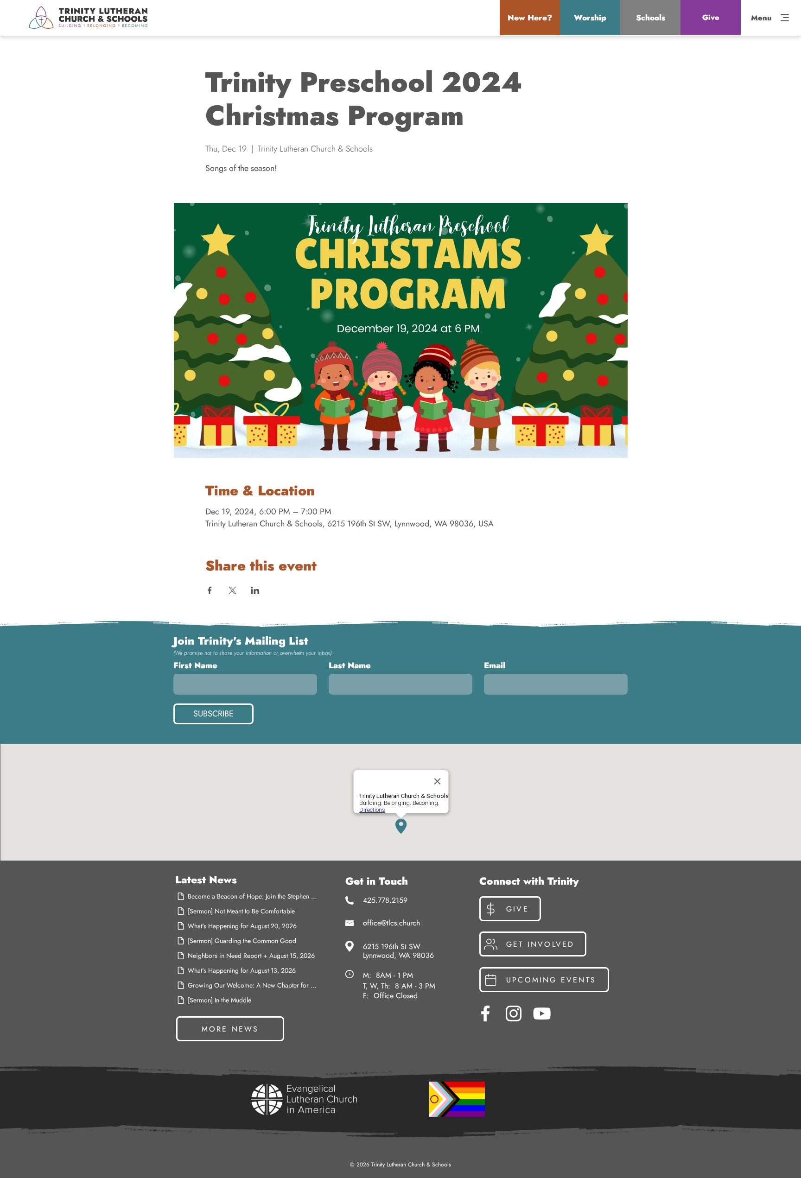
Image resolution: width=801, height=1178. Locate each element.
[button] (530, 17)
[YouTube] (542, 1013)
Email (494, 665)
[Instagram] (513, 1013)
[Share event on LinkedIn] (255, 590)
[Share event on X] (232, 590)
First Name (195, 665)
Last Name (350, 665)
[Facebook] (485, 1013)
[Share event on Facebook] (209, 590)
